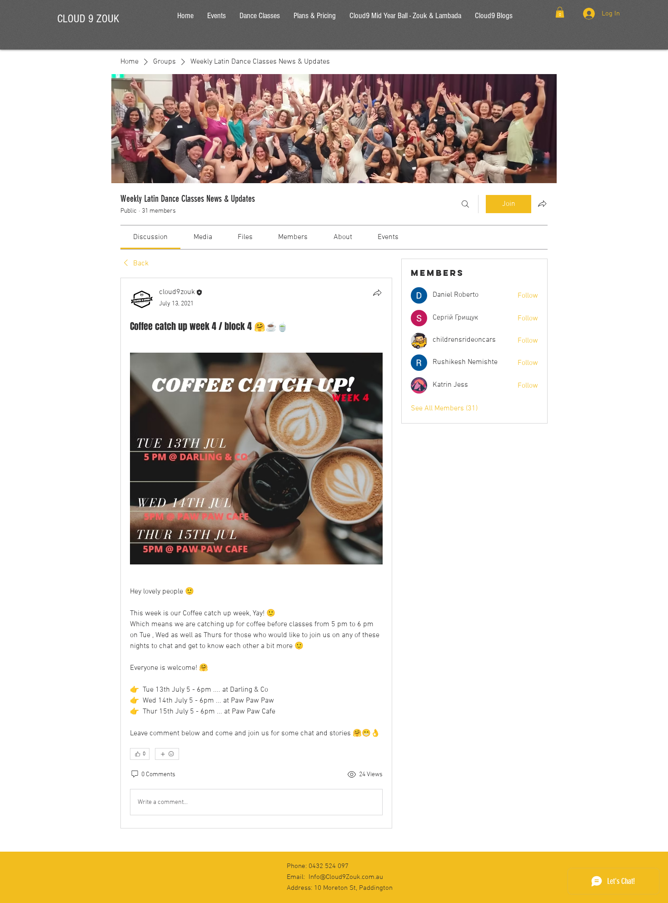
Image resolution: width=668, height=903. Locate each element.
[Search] (465, 204)
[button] (559, 12)
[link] (150, 237)
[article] (256, 553)
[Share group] (542, 203)
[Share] (377, 292)
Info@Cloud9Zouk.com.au (346, 877)
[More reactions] (167, 754)
